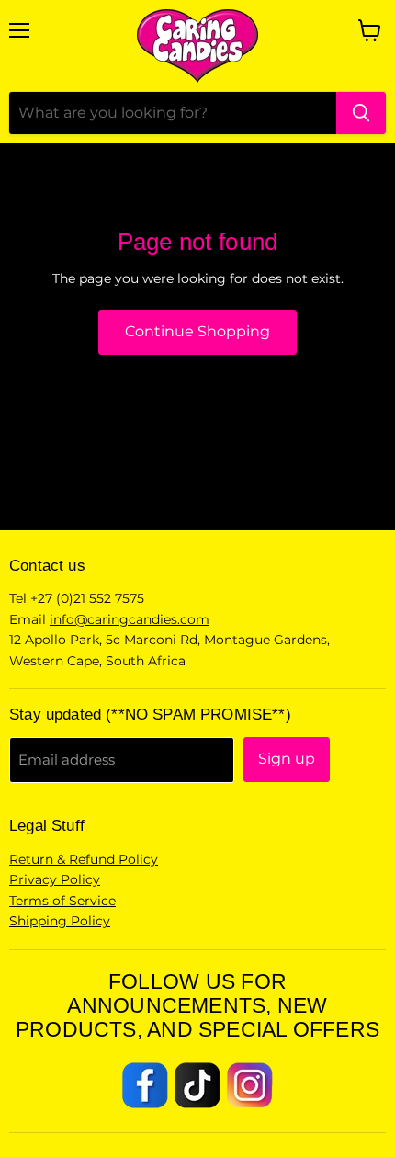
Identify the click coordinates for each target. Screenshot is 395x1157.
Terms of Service (62, 900)
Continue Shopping (197, 331)
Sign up (286, 758)
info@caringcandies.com (129, 619)
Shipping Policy (59, 921)
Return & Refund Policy (83, 859)
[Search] (361, 113)
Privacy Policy (54, 879)
